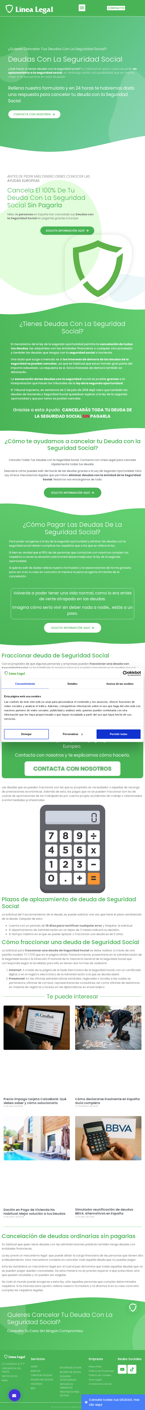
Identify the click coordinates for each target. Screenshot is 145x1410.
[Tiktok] (131, 1369)
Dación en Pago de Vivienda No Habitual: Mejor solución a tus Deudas (34, 1211)
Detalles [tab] (73, 683)
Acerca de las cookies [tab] (120, 683)
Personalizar (70, 734)
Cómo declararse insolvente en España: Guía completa (107, 1101)
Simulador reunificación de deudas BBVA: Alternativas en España (104, 1211)
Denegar (26, 734)
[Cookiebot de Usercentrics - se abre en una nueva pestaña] (125, 673)
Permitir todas (118, 734)
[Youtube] (122, 1369)
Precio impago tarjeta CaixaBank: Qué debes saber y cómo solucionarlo (35, 1101)
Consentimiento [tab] (25, 683)
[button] (82, 7)
